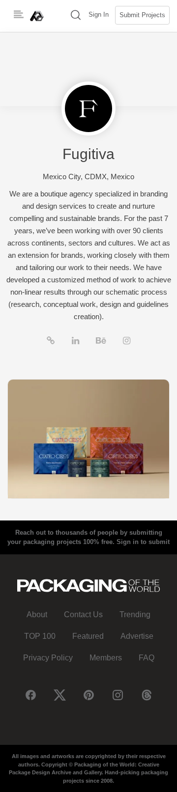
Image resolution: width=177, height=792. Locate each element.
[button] (76, 16)
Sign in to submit (143, 542)
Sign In (98, 14)
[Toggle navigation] (18, 14)
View (88, 439)
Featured (88, 636)
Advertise (136, 636)
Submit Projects (142, 15)
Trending (134, 614)
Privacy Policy (48, 658)
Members (105, 658)
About (37, 614)
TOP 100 (40, 636)
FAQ (146, 658)
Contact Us (83, 614)
